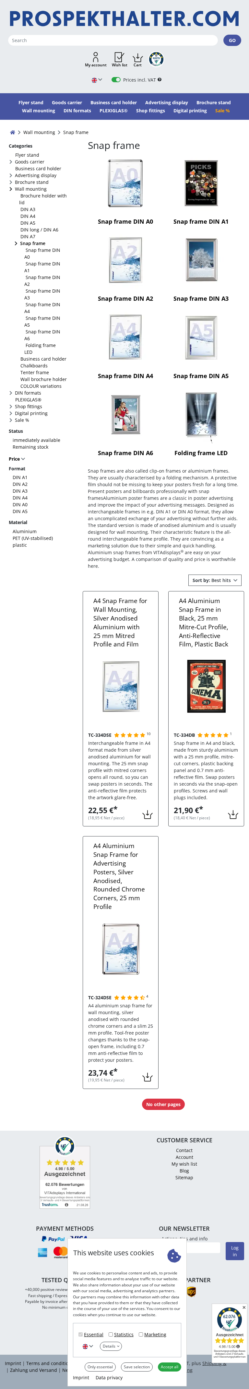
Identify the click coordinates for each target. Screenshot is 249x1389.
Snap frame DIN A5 (42, 321)
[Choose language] (87, 1346)
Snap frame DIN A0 (42, 253)
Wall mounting (31, 189)
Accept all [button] (169, 1367)
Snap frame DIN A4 (42, 307)
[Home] (124, 18)
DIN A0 (20, 504)
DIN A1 (20, 477)
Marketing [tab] (155, 1334)
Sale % (22, 420)
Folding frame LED (40, 348)
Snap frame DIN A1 (42, 267)
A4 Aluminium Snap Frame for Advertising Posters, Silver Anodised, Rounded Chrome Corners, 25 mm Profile (119, 876)
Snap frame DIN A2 (42, 280)
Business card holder (38, 168)
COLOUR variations (41, 386)
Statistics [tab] (124, 1334)
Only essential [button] (100, 1367)
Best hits (212, 580)
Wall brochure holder (43, 379)
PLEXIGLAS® (28, 400)
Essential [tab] (93, 1334)
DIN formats (28, 393)
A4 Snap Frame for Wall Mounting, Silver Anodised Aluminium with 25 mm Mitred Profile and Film (120, 622)
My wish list (184, 1164)
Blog (184, 1171)
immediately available (36, 440)
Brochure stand (32, 182)
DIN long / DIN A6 (39, 230)
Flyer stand (27, 155)
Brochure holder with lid (43, 199)
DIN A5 (27, 223)
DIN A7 (27, 236)
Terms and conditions (50, 1363)
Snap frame (32, 243)
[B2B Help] (159, 79)
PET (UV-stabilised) (33, 538)
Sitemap (184, 1177)
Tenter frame (34, 372)
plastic (20, 545)
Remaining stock (30, 447)
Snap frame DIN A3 (42, 294)
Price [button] (15, 459)
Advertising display (35, 175)
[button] (96, 60)
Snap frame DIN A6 (42, 335)
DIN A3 (27, 209)
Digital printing (31, 413)
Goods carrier (29, 162)
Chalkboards (34, 366)
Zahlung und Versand (33, 1370)
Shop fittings (28, 406)
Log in (235, 1251)
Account (184, 1157)
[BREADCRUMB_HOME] (12, 132)
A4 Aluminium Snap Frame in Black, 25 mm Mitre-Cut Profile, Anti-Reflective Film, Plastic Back (203, 622)
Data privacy (109, 1377)
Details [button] (109, 1346)
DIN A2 (20, 484)
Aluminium (25, 531)
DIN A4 (27, 216)
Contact (184, 1150)
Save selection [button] (137, 1367)
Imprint (81, 1377)
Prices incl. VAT (139, 80)
